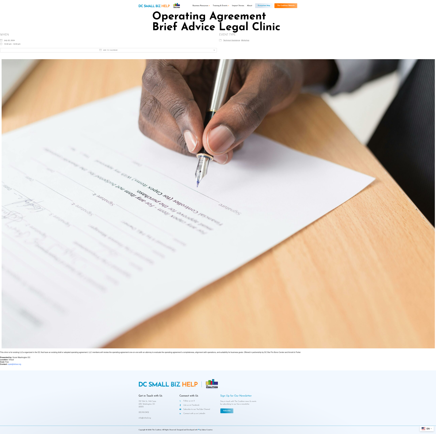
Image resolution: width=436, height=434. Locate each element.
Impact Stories (238, 6)
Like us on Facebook (191, 405)
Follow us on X (189, 401)
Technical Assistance (231, 40)
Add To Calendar (110, 50)
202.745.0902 (144, 412)
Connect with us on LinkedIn (194, 413)
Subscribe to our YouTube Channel (196, 409)
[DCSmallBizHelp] (154, 6)
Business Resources (200, 6)
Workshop (245, 40)
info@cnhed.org (145, 418)
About (249, 6)
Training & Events (220, 6)
